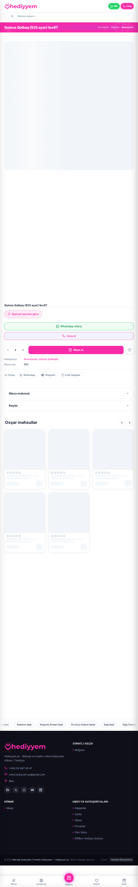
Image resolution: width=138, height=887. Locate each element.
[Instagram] (24, 790)
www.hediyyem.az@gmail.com (27, 774)
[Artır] (23, 350)
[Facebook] (7, 790)
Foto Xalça (81, 832)
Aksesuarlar (30, 359)
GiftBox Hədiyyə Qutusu (89, 838)
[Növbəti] (129, 422)
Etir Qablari (102, 724)
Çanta (78, 814)
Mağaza (115, 27)
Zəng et (71, 335)
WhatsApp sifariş (71, 326)
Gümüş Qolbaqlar (49, 359)
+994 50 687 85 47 (20, 768)
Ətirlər (78, 820)
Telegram (50, 375)
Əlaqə (9, 808)
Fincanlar (80, 826)
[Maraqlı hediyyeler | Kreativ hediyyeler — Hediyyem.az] (20, 6)
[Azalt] (7, 350)
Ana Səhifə (103, 27)
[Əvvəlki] (122, 422)
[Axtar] (12, 16)
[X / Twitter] (16, 790)
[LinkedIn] (40, 790)
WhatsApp (29, 375)
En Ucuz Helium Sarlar (34, 724)
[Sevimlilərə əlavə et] (129, 350)
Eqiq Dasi (60, 724)
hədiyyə (20, 760)
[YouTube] (32, 790)
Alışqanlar (80, 808)
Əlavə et (78, 349)
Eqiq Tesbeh (80, 724)
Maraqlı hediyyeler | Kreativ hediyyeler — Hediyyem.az (41, 859)
